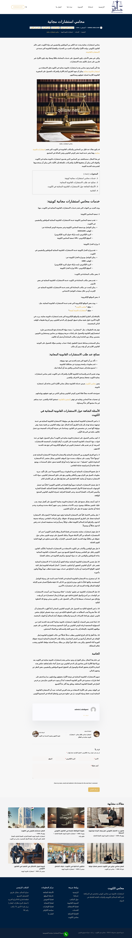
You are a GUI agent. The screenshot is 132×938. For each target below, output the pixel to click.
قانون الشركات (46, 27)
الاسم (96, 758)
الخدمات (75, 910)
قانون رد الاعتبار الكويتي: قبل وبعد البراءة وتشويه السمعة (106, 831)
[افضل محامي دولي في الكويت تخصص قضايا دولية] (105, 853)
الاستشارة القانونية (93, 52)
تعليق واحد (81, 836)
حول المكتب (74, 899)
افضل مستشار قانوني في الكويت (33, 830)
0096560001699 (18, 7)
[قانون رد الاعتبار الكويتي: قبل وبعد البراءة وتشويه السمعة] (105, 817)
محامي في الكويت (35, 27)
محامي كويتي (103, 894)
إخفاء (86, 174)
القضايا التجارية (28, 836)
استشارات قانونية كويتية (67, 27)
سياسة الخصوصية (48, 933)
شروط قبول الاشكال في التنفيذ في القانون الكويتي (29, 867)
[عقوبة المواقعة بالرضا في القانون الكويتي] (66, 817)
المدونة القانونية (72, 903)
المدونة (80, 7)
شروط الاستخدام (59, 933)
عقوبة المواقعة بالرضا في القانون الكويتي (69, 830)
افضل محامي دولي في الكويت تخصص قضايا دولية (106, 866)
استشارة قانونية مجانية (92, 71)
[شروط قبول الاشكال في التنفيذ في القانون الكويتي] (26, 853)
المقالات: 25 (85, 715)
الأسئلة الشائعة (48, 892)
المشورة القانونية (64, 399)
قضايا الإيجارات (48, 907)
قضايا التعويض (49, 899)
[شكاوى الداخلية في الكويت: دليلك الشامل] (66, 853)
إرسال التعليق (94, 789)
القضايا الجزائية (73, 914)
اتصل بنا (58, 7)
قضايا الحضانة (49, 903)
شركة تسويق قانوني (84, 932)
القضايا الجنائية (55, 27)
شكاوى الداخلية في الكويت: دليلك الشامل (69, 866)
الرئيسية (101, 7)
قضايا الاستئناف (72, 907)
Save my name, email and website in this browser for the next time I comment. (75, 783)
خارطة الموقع (49, 896)
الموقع (50, 758)
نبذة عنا (69, 7)
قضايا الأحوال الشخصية (26, 839)
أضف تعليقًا (94, 765)
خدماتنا (90, 7)
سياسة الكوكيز (48, 910)
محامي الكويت (81, 307)
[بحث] (26, 7)
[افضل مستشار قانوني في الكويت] (26, 817)
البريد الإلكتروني (70, 758)
